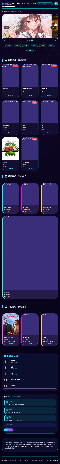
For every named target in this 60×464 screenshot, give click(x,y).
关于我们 (19, 460)
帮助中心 (27, 460)
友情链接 (34, 460)
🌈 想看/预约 (10, 95)
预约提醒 (11, 343)
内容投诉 (41, 460)
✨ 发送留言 (8, 430)
